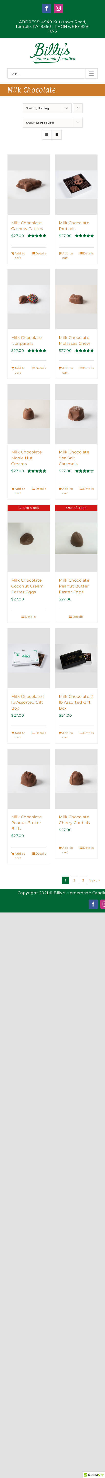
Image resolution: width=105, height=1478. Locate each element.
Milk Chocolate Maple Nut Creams (26, 458)
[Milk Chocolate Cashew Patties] (29, 184)
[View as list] (56, 134)
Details (40, 253)
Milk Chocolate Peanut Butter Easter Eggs (74, 586)
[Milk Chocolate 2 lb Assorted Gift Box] (76, 658)
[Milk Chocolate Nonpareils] (29, 299)
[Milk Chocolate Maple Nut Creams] (29, 414)
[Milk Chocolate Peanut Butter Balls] (29, 779)
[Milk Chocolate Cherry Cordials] (76, 779)
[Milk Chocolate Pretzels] (76, 184)
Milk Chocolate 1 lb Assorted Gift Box (27, 702)
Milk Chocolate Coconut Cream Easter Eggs (27, 586)
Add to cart (20, 256)
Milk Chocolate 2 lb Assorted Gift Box (76, 702)
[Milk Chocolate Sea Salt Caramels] (76, 414)
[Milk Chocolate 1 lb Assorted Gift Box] (29, 658)
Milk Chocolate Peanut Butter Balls (26, 823)
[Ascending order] (78, 108)
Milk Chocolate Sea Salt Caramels (74, 458)
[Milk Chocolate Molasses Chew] (76, 299)
